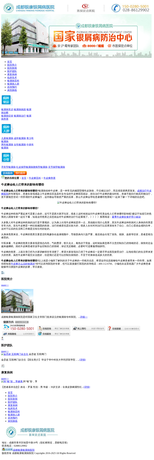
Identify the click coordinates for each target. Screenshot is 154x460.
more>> (5, 285)
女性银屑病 (20, 144)
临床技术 (12, 77)
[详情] (82, 359)
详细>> (84, 317)
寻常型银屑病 (8, 167)
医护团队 (12, 71)
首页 (9, 61)
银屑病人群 (13, 84)
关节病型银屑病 (56, 167)
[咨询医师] (7, 174)
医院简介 (12, 65)
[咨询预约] (76, 57)
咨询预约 (12, 87)
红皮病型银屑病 (24, 167)
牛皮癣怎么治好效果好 (23, 263)
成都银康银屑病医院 (24, 450)
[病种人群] (7, 133)
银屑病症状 (7, 116)
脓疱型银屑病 (40, 167)
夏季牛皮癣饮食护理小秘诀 (126, 217)
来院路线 (12, 90)
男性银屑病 (7, 144)
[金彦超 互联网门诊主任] (15, 354)
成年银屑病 (20, 138)
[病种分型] (7, 162)
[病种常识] (7, 105)
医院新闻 (12, 68)
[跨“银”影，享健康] (12, 381)
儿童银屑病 (7, 138)
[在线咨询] (20, 174)
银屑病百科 (13, 80)
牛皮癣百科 (35, 178)
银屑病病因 (20, 109)
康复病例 (12, 74)
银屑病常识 (7, 109)
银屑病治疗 (20, 116)
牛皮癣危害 (49, 178)
